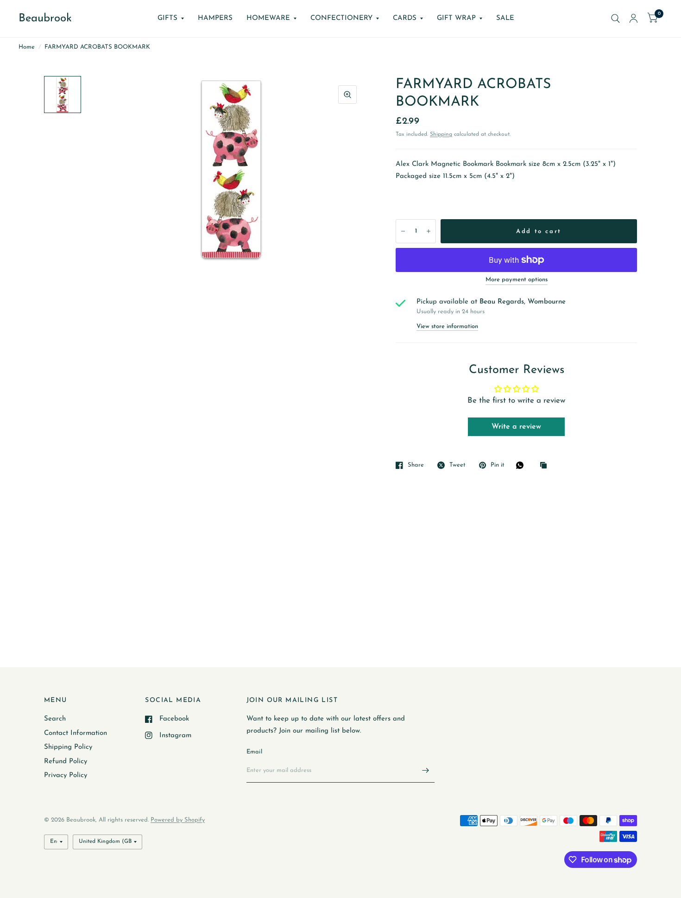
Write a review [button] (516, 426)
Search (55, 718)
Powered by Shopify (178, 820)
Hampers (215, 18)
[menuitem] (171, 18)
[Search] (615, 18)
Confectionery (341, 18)
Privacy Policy (65, 775)
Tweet (457, 465)
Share (416, 465)
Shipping (441, 134)
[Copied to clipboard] (546, 466)
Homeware (268, 18)
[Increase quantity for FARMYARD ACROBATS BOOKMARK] (428, 231)
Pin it (497, 465)
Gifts (167, 18)
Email (254, 752)
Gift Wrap (456, 18)
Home (27, 47)
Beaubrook (45, 18)
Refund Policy (65, 761)
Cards (404, 18)
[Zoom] (347, 94)
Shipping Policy (68, 747)
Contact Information (75, 733)
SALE (505, 18)
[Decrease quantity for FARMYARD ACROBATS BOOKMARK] (403, 231)
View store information (447, 326)
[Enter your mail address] (425, 771)
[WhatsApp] (522, 465)
